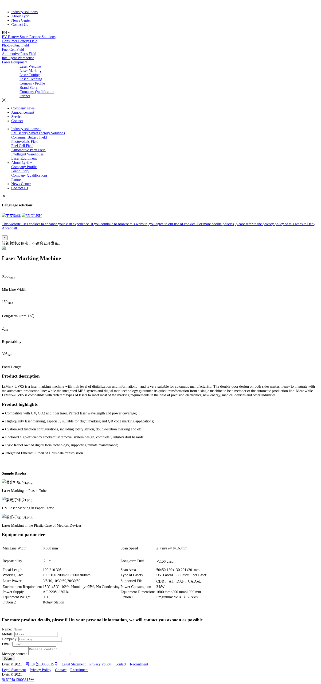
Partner (25, 96)
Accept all (9, 228)
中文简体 (13, 216)
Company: (9, 639)
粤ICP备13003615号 (42, 664)
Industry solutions (24, 12)
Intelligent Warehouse (18, 58)
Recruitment (139, 664)
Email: (7, 644)
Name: (7, 629)
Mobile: (7, 634)
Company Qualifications (29, 175)
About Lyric (20, 16)
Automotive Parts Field (19, 54)
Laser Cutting (30, 75)
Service (16, 117)
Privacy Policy (100, 664)
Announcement (22, 112)
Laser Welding (30, 66)
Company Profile (32, 83)
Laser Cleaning (31, 79)
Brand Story (29, 87)
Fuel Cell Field (13, 49)
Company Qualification (37, 92)
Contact (17, 121)
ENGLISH (33, 216)
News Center (21, 20)
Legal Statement (74, 664)
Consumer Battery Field (19, 41)
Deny (311, 224)
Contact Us (19, 25)
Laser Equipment (14, 62)
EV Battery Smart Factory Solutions (28, 37)
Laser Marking (30, 71)
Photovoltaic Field (15, 45)
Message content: (14, 654)
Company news (23, 108)
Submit (8, 658)
